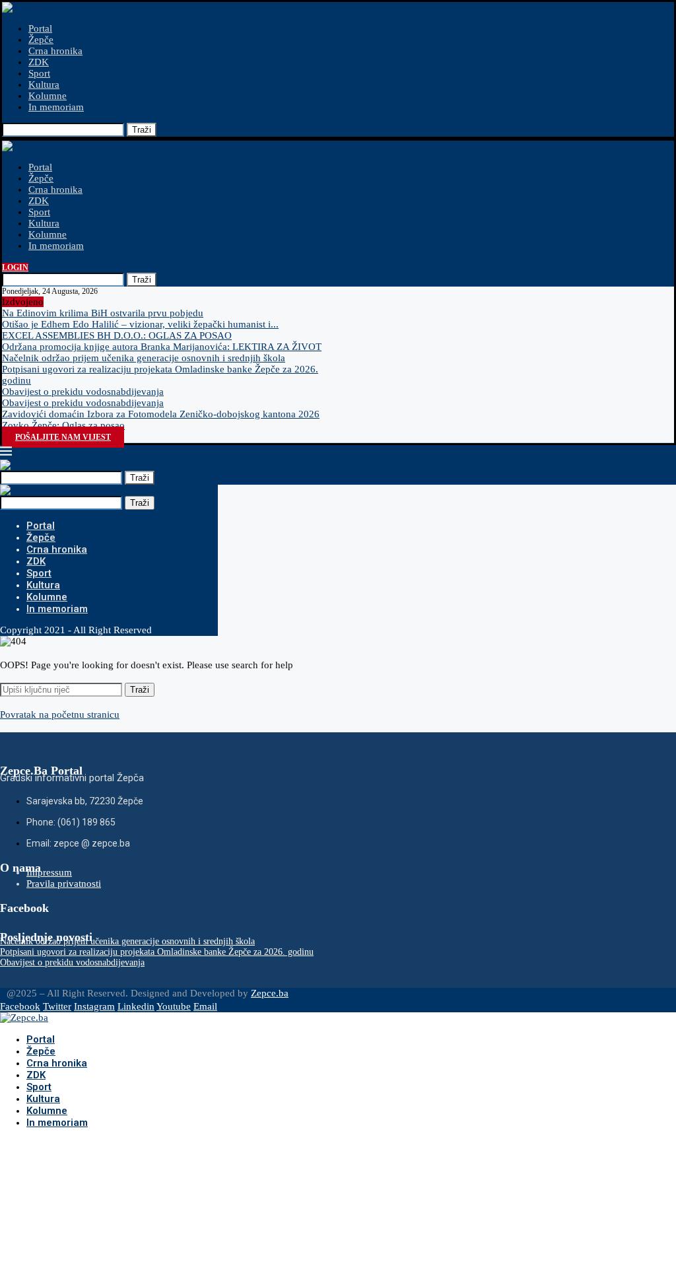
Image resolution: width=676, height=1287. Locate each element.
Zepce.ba (269, 993)
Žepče (40, 39)
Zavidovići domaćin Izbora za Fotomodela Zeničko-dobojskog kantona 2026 (161, 414)
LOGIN (15, 267)
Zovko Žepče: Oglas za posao (63, 425)
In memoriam (56, 107)
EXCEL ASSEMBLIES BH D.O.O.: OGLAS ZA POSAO (117, 335)
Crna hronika (55, 51)
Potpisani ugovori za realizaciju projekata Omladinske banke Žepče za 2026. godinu (157, 952)
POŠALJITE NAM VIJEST (63, 437)
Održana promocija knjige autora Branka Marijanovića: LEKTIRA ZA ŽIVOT (161, 346)
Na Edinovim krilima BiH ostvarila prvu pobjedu (102, 313)
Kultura (43, 84)
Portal (40, 28)
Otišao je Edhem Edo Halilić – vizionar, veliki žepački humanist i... (140, 324)
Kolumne (47, 95)
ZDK (38, 62)
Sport (39, 73)
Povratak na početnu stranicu (59, 714)
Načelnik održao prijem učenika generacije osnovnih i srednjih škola (143, 358)
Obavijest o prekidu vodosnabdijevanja (83, 391)
